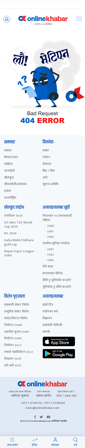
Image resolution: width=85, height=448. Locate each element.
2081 (50, 231)
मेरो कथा (47, 267)
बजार (45, 151)
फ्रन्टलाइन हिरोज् (52, 273)
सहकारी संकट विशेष (16, 305)
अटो (44, 178)
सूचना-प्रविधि (50, 184)
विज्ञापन (47, 318)
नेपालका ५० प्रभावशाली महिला (57, 218)
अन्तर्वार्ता (9, 171)
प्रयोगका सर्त (50, 312)
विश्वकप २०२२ (12, 359)
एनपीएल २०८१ (13, 216)
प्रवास (7, 191)
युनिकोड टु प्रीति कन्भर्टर (56, 287)
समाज (7, 151)
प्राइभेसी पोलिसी (52, 325)
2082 (50, 237)
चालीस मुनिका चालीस (56, 243)
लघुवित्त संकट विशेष (16, 312)
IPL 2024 (10, 233)
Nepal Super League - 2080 (20, 253)
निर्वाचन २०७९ (13, 338)
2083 (50, 260)
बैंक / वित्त (48, 171)
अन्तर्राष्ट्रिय (10, 198)
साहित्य (8, 164)
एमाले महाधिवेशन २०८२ (18, 352)
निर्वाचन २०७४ (13, 325)
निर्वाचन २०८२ (12, 345)
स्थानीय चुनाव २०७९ (16, 332)
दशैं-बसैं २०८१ (12, 366)
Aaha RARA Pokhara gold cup (19, 242)
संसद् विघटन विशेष (15, 318)
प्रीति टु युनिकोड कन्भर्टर (56, 280)
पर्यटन (46, 157)
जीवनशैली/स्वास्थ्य (15, 184)
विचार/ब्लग (11, 157)
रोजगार (46, 164)
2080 (50, 226)
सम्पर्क (46, 332)
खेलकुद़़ (9, 178)
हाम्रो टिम (47, 305)
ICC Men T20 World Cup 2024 (18, 225)
